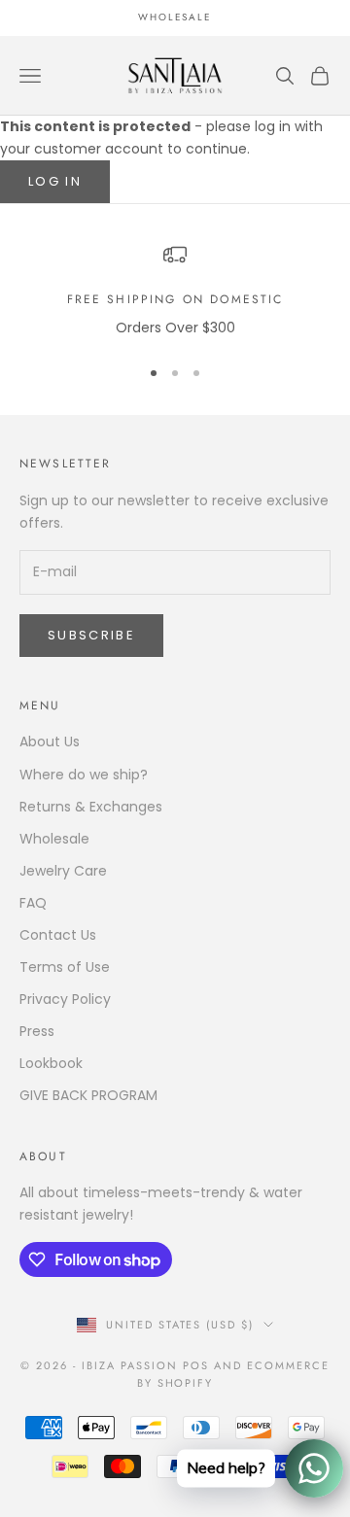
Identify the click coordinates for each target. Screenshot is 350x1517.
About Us (49, 741)
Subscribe (91, 635)
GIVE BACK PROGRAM (88, 1095)
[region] (175, 291)
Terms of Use (64, 967)
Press (36, 1031)
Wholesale (54, 838)
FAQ (33, 903)
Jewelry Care (63, 870)
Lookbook (51, 1063)
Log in (55, 181)
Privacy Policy (65, 999)
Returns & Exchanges (90, 806)
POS (196, 1365)
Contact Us (57, 935)
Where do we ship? (83, 774)
